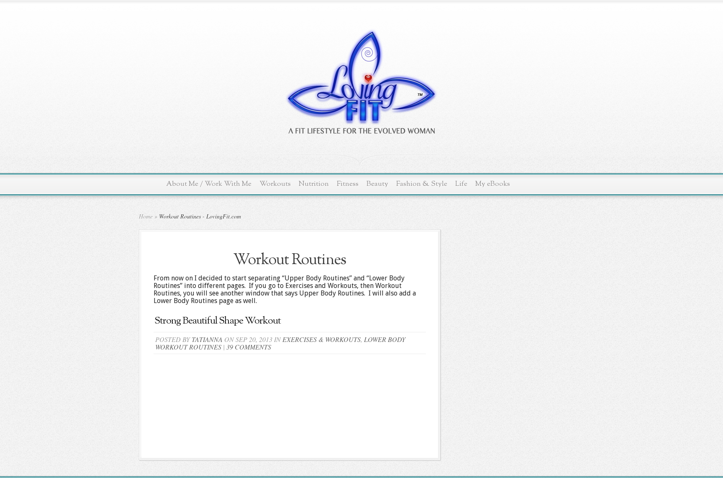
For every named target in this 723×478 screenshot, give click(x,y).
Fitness (348, 184)
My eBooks (492, 184)
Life (461, 184)
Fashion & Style (421, 184)
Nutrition (314, 184)
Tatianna (207, 339)
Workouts (275, 184)
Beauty (377, 184)
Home (146, 216)
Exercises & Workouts (321, 339)
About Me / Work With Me (208, 184)
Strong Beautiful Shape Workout (217, 321)
